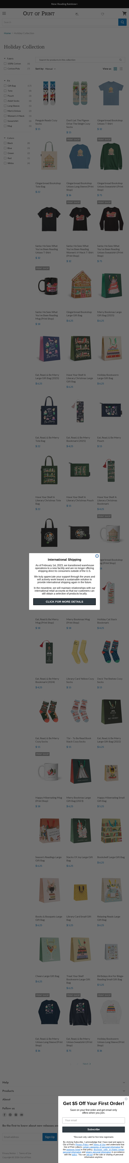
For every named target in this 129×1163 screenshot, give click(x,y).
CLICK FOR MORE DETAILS (64, 601)
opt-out (89, 1154)
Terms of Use (99, 1144)
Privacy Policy (82, 1144)
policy (74, 1154)
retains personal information (98, 1152)
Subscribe (93, 1129)
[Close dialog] (97, 556)
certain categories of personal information (101, 1147)
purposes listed (73, 1149)
